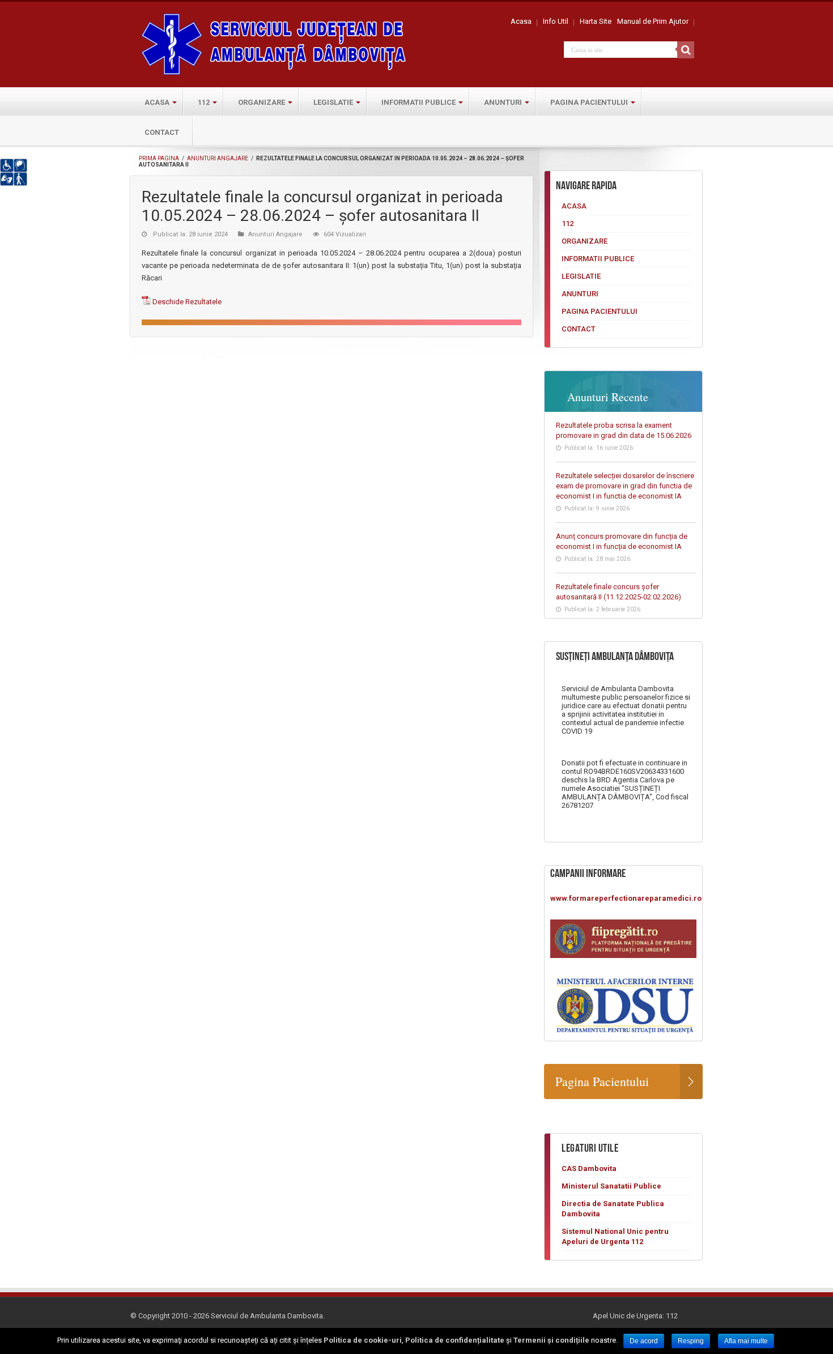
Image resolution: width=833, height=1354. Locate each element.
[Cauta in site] (685, 49)
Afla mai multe (746, 1341)
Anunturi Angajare (217, 158)
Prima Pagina (159, 158)
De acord (644, 1341)
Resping (691, 1341)
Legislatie (333, 102)
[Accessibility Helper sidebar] (13, 172)
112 (204, 102)
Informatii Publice (418, 102)
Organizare (261, 102)
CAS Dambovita (589, 1168)
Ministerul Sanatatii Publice (611, 1186)
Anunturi (503, 102)
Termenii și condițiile (551, 1340)
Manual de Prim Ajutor (652, 21)
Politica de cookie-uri (363, 1340)
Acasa (521, 21)
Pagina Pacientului (589, 102)
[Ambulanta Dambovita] (275, 42)
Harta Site (595, 21)
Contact (161, 132)
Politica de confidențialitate (454, 1340)
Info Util (555, 21)
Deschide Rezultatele (187, 301)
